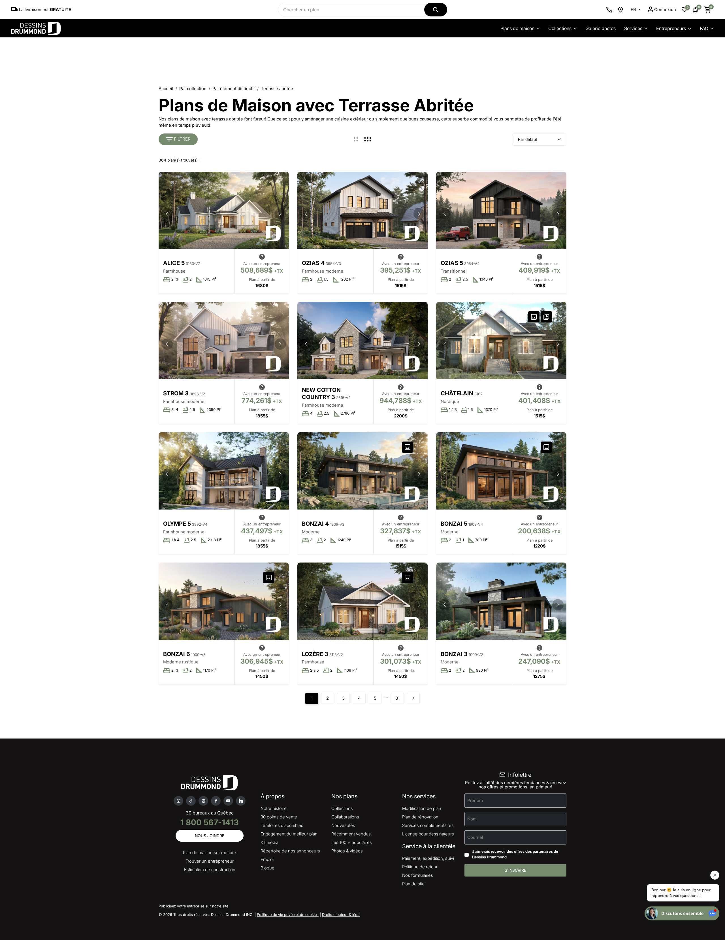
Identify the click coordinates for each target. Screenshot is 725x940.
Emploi (267, 859)
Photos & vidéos (347, 851)
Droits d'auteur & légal (341, 914)
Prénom (475, 800)
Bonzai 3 (454, 654)
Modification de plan (421, 808)
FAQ (704, 28)
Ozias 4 (313, 263)
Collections (560, 28)
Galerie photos (600, 28)
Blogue (267, 868)
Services (633, 28)
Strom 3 (176, 393)
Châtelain (457, 393)
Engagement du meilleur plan (289, 834)
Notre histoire (274, 808)
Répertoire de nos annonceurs (290, 851)
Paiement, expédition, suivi (428, 858)
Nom (472, 819)
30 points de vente (279, 817)
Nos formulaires (417, 875)
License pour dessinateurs (428, 834)
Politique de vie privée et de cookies (288, 914)
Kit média (269, 842)
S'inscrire (515, 870)
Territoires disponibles (282, 825)
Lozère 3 (315, 654)
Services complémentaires (428, 825)
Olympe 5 (177, 523)
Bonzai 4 (315, 523)
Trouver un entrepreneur (209, 861)
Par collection (192, 88)
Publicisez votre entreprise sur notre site (193, 906)
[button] (280, 213)
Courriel (475, 837)
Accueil (166, 88)
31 (397, 698)
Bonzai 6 (176, 654)
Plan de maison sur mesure (209, 852)
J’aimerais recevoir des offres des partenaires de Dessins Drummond (515, 854)
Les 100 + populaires (351, 842)
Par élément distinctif (233, 88)
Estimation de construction (209, 869)
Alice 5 (174, 263)
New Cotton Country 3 (321, 394)
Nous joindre (209, 835)
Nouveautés (343, 825)
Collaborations (345, 817)
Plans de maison (517, 28)
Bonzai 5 (454, 523)
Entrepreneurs (671, 28)
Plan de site (413, 883)
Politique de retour (420, 866)
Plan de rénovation (420, 817)
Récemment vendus (351, 834)
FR (634, 9)
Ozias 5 (452, 263)
